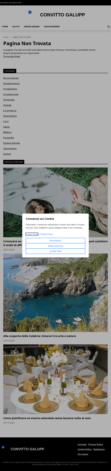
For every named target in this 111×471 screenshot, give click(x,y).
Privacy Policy (46, 234)
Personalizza (55, 240)
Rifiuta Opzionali (55, 246)
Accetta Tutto (55, 251)
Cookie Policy (32, 234)
